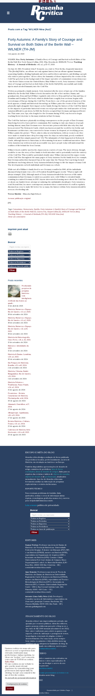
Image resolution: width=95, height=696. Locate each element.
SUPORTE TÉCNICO (33, 489)
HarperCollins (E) (54, 212)
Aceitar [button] (10, 688)
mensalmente (30, 479)
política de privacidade (48, 505)
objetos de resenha (61, 474)
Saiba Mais (9, 661)
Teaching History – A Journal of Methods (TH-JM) (27, 214)
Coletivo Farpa (65, 690)
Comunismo (17, 209)
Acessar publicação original (19, 198)
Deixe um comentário (16, 217)
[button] (40, 1)
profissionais (50, 477)
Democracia (28, 209)
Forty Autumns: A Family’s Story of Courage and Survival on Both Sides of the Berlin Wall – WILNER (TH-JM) (45, 44)
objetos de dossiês (33, 477)
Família (36, 209)
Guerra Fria (41, 212)
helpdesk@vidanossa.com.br (41, 501)
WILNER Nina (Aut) (56, 214)
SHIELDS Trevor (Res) (70, 212)
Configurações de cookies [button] (17, 684)
